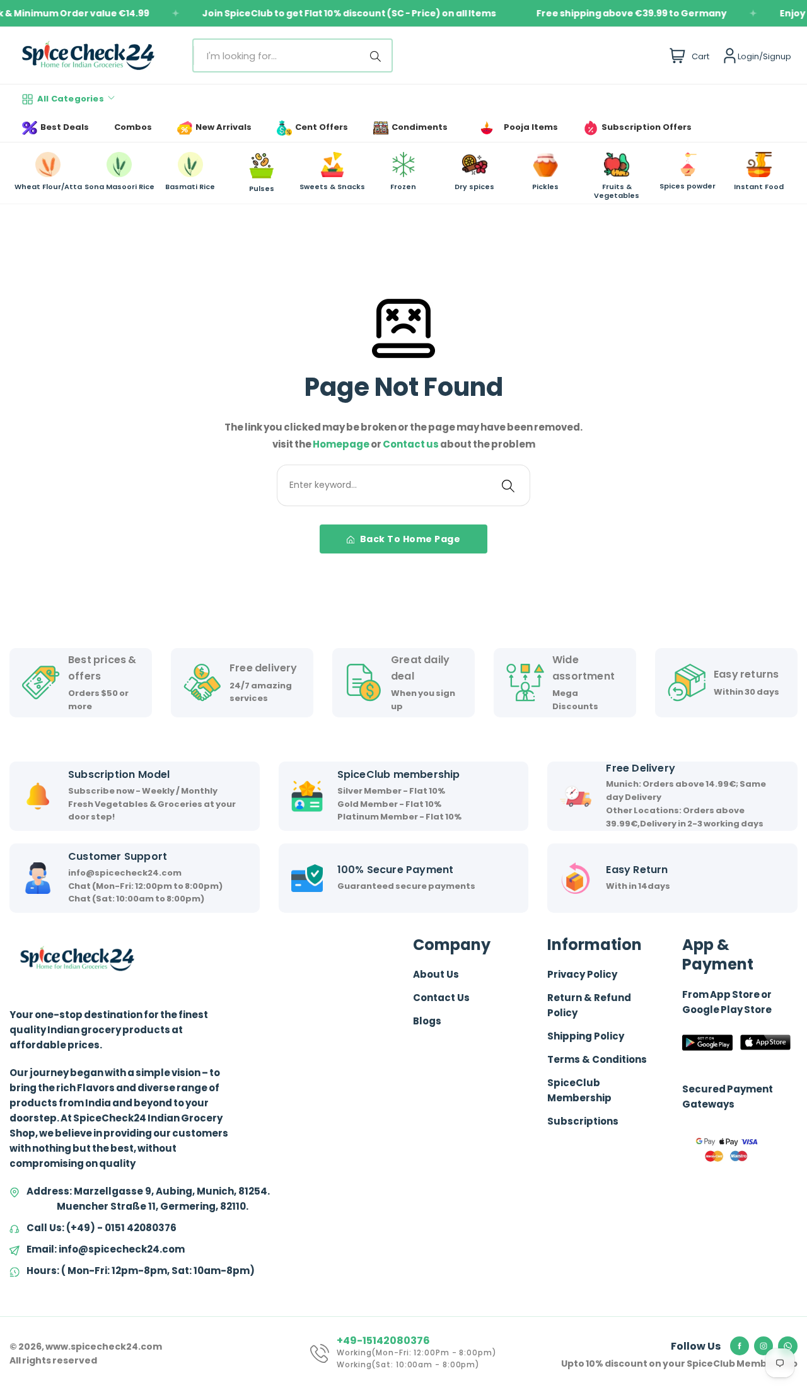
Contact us (411, 444)
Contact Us (441, 997)
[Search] (378, 55)
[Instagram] (763, 1345)
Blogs (427, 1021)
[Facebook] (739, 1345)
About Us (436, 974)
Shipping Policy (585, 1036)
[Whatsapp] (788, 1346)
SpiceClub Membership (579, 1090)
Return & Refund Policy (589, 1005)
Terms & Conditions (597, 1059)
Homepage (342, 444)
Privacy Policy (582, 974)
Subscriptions (582, 1121)
